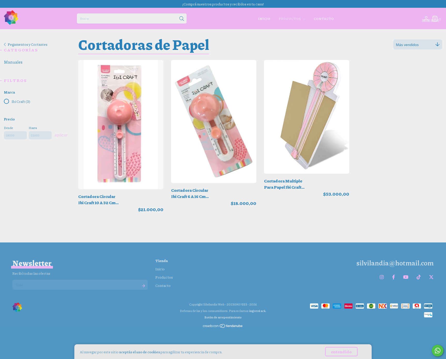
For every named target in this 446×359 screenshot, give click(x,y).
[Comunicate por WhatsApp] (437, 350)
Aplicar (61, 135)
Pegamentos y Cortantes (27, 44)
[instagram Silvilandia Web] (382, 277)
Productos (290, 19)
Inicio (264, 19)
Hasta (33, 128)
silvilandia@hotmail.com (395, 263)
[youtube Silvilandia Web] (405, 277)
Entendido (341, 352)
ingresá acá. (257, 311)
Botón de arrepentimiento (223, 317)
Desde (8, 128)
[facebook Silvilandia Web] (393, 277)
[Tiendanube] (223, 327)
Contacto (324, 19)
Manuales (13, 62)
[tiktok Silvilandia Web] (419, 277)
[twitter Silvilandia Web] (431, 277)
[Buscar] (182, 18)
